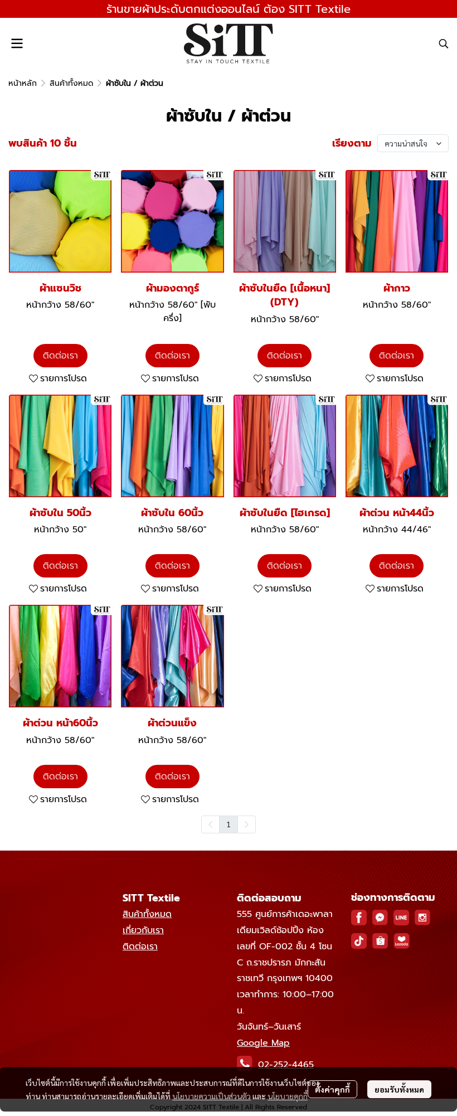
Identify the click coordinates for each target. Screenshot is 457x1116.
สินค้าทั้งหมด (71, 83)
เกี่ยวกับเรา (143, 930)
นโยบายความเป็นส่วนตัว (211, 1096)
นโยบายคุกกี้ (288, 1096)
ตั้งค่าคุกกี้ (332, 1089)
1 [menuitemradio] (228, 824)
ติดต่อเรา (140, 946)
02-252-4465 (286, 1064)
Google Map (263, 1043)
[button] (443, 43)
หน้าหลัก (22, 83)
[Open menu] (17, 43)
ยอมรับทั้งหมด (399, 1089)
